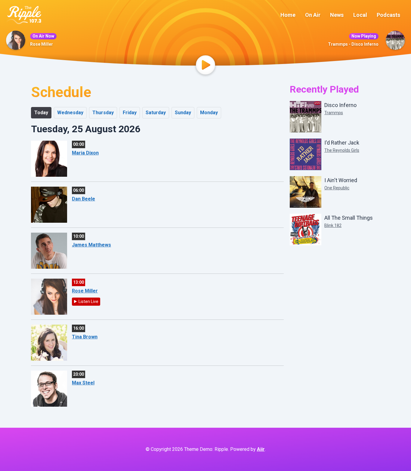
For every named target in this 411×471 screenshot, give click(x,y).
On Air (312, 15)
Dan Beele (83, 199)
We (70, 112)
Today (41, 112)
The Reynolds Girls (341, 150)
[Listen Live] (205, 65)
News (337, 15)
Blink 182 (332, 225)
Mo (209, 112)
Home (287, 15)
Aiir (261, 449)
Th (103, 112)
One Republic (336, 187)
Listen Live (88, 301)
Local (360, 15)
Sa (156, 112)
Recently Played (324, 89)
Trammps (333, 112)
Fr (130, 112)
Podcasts (388, 15)
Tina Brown (84, 337)
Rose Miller (41, 44)
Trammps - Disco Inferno (353, 44)
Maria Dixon (85, 153)
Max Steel (83, 383)
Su (183, 112)
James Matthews (91, 245)
